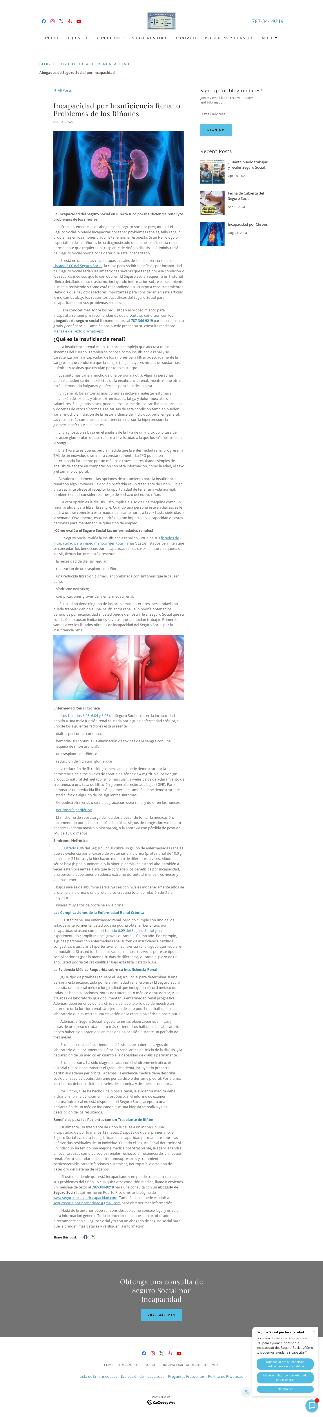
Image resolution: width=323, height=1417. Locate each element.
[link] (43, 21)
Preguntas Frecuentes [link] (186, 1376)
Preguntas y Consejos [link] (230, 38)
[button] (270, 38)
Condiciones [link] (111, 38)
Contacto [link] (187, 38)
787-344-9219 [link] (268, 21)
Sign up (216, 130)
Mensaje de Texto (67, 331)
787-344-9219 (161, 1315)
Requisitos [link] (77, 38)
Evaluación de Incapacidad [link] (143, 1376)
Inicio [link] (51, 38)
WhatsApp (94, 331)
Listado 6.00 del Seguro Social (77, 265)
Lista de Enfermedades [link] (98, 1376)
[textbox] (235, 114)
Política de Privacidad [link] (225, 1376)
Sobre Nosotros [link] (150, 38)
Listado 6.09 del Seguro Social (130, 930)
